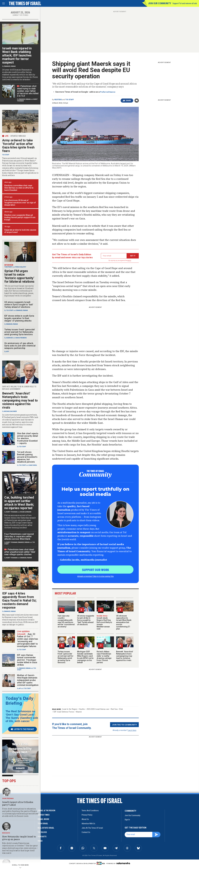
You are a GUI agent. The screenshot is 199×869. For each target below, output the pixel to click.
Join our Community (159, 3)
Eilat (121, 709)
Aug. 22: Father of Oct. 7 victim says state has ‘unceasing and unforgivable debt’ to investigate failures (27, 640)
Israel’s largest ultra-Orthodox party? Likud (17, 803)
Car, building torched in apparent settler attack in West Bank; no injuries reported (19, 503)
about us (85, 819)
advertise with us (88, 823)
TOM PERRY (8, 267)
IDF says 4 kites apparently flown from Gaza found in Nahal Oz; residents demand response (19, 600)
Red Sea (114, 709)
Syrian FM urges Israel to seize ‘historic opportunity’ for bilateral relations (19, 276)
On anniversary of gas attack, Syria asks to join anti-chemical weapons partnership (19, 345)
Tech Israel (43, 823)
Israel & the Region (69, 709)
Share (128, 101)
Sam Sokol (33, 465)
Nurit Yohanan (11, 512)
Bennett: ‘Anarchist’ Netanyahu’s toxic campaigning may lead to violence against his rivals (124, 656)
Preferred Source (107, 92)
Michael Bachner (10, 411)
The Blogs (42, 832)
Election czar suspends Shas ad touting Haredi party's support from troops (19, 217)
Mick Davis (6, 833)
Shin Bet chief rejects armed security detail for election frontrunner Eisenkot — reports (27, 438)
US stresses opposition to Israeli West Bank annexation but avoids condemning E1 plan (123, 622)
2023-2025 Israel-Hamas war (98, 709)
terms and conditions (90, 810)
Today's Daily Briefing (19, 701)
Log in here (132, 730)
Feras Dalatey (20, 267)
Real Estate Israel (46, 828)
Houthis (82, 709)
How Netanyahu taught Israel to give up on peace (19, 838)
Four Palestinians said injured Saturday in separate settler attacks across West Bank (19, 536)
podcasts (42, 836)
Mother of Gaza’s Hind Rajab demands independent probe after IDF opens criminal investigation (27, 680)
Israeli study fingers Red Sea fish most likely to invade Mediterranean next (104, 622)
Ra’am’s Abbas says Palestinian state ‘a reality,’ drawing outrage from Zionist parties (104, 657)
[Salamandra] (123, 863)
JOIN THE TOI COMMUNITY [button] (124, 724)
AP (20, 688)
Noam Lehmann (25, 512)
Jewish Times (44, 815)
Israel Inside (43, 819)
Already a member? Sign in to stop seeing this (95, 576)
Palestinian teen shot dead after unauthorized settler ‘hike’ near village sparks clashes (19, 552)
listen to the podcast (24, 729)
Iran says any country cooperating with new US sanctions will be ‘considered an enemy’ (66, 621)
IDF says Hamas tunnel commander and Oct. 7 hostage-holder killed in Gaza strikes (27, 660)
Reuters (58, 100)
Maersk (79, 712)
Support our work (95, 570)
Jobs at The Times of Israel (92, 828)
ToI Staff (69, 100)
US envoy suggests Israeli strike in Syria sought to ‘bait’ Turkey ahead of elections (85, 620)
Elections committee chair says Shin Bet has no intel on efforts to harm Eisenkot (18, 187)
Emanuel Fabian (10, 66)
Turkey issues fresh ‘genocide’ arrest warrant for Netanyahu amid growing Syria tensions (65, 657)
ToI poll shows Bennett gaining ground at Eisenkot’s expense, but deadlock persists (27, 457)
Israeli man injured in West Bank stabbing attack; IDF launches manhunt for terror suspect (17, 55)
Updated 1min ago (18, 136)
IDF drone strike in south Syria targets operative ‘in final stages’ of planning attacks (19, 318)
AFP (7, 351)
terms (129, 260)
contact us (86, 832)
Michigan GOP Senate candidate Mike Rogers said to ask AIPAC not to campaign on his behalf (85, 657)
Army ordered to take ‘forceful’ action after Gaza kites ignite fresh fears (18, 146)
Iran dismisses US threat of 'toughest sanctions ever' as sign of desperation (20, 202)
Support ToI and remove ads (184, 3)
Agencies (9, 338)
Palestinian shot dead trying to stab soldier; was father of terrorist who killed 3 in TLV (27, 91)
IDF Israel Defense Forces (63, 712)
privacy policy (87, 815)
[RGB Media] (101, 863)
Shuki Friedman (8, 798)
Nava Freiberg (21, 338)
